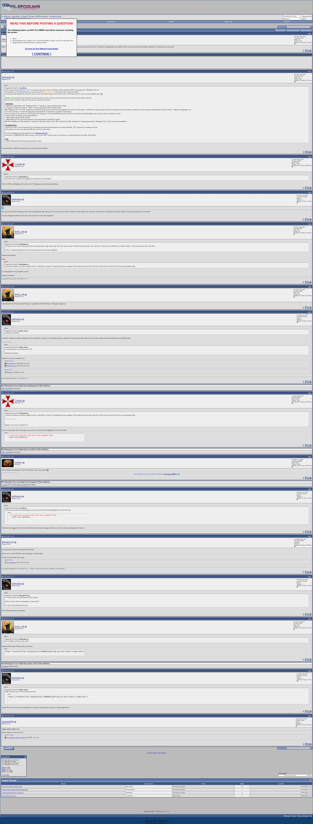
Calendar (171, 21)
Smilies (4, 769)
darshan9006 (8, 721)
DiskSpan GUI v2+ (41, 133)
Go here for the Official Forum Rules (41, 49)
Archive (294, 816)
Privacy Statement (302, 816)
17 (306, 27)
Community (110, 21)
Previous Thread (152, 752)
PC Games (24, 16)
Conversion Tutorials (55, 16)
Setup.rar (9, 372)
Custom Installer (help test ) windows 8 (13, 792)
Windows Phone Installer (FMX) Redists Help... (15, 789)
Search (286, 21)
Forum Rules (5, 775)
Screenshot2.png (11, 365)
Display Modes (305, 30)
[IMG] (4, 770)
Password (286, 18)
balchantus (17, 199)
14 (299, 27)
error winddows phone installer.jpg (16, 737)
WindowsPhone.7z (12, 562)
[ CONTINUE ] (41, 53)
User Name (286, 16)
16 (304, 27)
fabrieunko (7, 77)
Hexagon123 (8, 542)
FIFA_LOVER (6, 388)
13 (296, 27)
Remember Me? (307, 16)
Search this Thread (292, 30)
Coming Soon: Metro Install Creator (12, 786)
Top (311, 816)
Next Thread (161, 752)
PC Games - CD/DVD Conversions (38, 16)
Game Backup (16, 16)
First (289, 27)
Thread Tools (279, 30)
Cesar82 (18, 164)
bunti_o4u (20, 231)
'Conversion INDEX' (170, 474)
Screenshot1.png (11, 363)
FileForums (7, 16)
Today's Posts (229, 21)
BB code (4, 767)
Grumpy (18, 462)
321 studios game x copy (9, 795)
